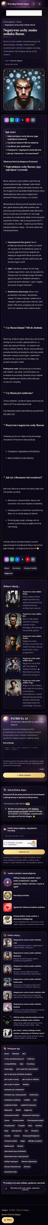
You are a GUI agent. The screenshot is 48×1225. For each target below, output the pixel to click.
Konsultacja (8, 743)
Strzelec (7, 1136)
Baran (19, 22)
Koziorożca (34, 1095)
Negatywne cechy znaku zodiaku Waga (31, 681)
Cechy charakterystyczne (14, 1059)
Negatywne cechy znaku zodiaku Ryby (31, 659)
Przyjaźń (21, 1125)
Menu (8, 1220)
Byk (24, 1054)
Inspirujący (8, 1069)
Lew (35, 1100)
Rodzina (38, 1125)
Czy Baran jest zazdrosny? (19, 146)
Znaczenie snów (10, 1172)
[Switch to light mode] (33, 3)
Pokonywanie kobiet (35, 1120)
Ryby (6, 1131)
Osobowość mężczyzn (30, 1115)
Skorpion (34, 1131)
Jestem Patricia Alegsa (16, 790)
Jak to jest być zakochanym (27, 1069)
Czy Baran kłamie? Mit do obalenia (23, 142)
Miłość (18, 1110)
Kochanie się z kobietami (14, 1089)
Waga (23, 1141)
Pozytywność (9, 1125)
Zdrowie (27, 1167)
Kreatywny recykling (12, 1100)
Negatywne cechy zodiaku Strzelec (32, 637)
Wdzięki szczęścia (35, 1141)
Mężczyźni (8, 1110)
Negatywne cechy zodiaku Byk (32, 614)
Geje (21, 1064)
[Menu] (39, 3)
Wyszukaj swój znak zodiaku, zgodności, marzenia (22, 1189)
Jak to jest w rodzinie (30, 1079)
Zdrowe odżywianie (29, 1161)
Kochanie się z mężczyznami (15, 1095)
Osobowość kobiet (11, 1115)
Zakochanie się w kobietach (15, 1151)
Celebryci (30, 1059)
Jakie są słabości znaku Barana (20, 458)
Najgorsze (8, 573)
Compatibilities (10, 1064)
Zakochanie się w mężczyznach (16, 1156)
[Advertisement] (24, 13)
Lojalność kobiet (10, 1105)
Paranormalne (18, 1120)
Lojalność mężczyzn (28, 1105)
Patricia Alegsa (16, 60)
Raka (30, 1125)
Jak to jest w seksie (11, 1084)
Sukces (16, 1136)
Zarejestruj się (24, 852)
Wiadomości (9, 1146)
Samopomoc (16, 1131)
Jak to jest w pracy (11, 1079)
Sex (26, 1131)
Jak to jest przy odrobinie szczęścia (18, 1074)
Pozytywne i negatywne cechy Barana (24, 150)
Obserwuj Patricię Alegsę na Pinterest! (20, 161)
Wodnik (20, 1146)
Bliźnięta (15, 1054)
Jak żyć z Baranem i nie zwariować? (23, 153)
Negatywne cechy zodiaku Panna (32, 592)
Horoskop (16, 568)
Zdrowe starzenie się (12, 1167)
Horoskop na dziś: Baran (14, 803)
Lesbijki (27, 1100)
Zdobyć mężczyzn (11, 1161)
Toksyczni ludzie (30, 568)
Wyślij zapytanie (24, 775)
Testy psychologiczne (31, 1136)
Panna (6, 1120)
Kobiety (26, 1084)
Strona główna (9, 22)
